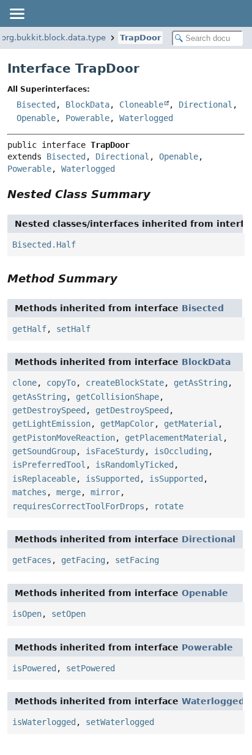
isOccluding (181, 451)
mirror (105, 492)
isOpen (27, 614)
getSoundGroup (44, 451)
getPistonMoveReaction (63, 438)
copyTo (61, 383)
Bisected (36, 104)
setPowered (90, 668)
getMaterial (191, 424)
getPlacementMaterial (174, 438)
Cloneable (141, 104)
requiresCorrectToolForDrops (78, 506)
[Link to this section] (159, 194)
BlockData (87, 104)
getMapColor (127, 424)
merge (68, 492)
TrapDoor (140, 37)
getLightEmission (51, 424)
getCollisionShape (117, 397)
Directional (205, 104)
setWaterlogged (120, 722)
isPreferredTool (49, 465)
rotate (168, 506)
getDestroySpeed (49, 410)
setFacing (137, 560)
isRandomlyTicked (134, 465)
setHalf (73, 329)
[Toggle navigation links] (16, 13)
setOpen (68, 614)
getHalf (29, 329)
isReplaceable (44, 479)
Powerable (87, 118)
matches (29, 492)
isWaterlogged (44, 722)
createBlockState (125, 383)
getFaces (31, 560)
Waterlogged (146, 118)
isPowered (34, 668)
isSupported (112, 479)
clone (24, 383)
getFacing (83, 560)
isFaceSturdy (115, 451)
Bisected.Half (44, 244)
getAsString (201, 383)
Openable (36, 118)
